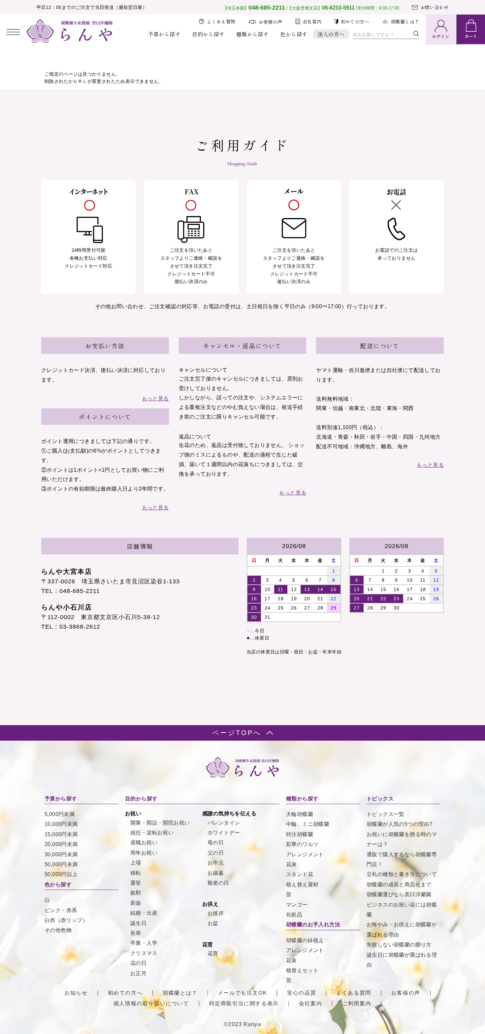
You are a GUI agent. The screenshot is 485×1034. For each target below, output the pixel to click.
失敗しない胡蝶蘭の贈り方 (399, 944)
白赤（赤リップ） (66, 920)
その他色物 (58, 930)
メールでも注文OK (242, 993)
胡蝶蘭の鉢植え (305, 940)
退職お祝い (143, 842)
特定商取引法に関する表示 (244, 1003)
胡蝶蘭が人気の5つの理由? (399, 824)
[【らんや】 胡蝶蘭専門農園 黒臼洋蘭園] (70, 41)
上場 (135, 863)
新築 (135, 903)
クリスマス (143, 953)
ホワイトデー (224, 832)
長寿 (135, 933)
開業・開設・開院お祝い (160, 823)
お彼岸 (216, 913)
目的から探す (208, 34)
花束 (291, 864)
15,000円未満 (61, 834)
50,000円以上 (61, 874)
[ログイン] (441, 30)
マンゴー (297, 904)
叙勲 (135, 893)
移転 (135, 873)
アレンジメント (305, 854)
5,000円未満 (60, 814)
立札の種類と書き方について (402, 874)
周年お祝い (143, 853)
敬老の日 (218, 883)
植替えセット (302, 970)
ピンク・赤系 (61, 910)
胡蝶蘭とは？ (405, 21)
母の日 (216, 842)
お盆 (213, 923)
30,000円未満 (61, 854)
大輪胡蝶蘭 (299, 814)
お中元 (216, 863)
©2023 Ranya (242, 1024)
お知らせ (75, 993)
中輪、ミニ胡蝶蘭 (307, 824)
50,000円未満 (61, 864)
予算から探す (164, 34)
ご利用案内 (356, 1003)
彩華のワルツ (302, 844)
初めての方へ (355, 21)
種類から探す (252, 34)
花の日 (138, 963)
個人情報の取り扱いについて (151, 1003)
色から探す (293, 34)
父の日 (216, 853)
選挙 (135, 883)
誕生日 (138, 923)
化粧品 (294, 914)
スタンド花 (299, 874)
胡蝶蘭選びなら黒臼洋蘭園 (399, 894)
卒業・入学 (143, 943)
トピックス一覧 (385, 814)
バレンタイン (224, 823)
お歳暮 (216, 873)
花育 (213, 953)
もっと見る (155, 398)
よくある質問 (221, 21)
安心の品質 (301, 993)
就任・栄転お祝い (152, 832)
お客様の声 (270, 21)
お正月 (138, 973)
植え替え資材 (302, 884)
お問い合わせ (434, 7)
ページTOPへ (236, 732)
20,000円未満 (61, 844)
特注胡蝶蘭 (299, 834)
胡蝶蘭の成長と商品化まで (399, 884)
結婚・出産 (143, 913)
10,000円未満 (61, 824)
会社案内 (312, 21)
